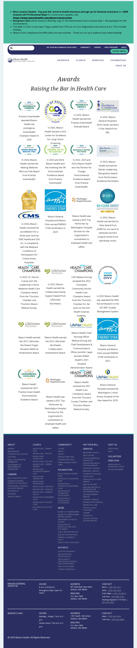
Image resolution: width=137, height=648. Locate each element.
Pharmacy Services (91, 499)
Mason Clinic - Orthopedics (39, 482)
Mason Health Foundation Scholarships (64, 493)
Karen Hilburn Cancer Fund (67, 463)
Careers (97, 47)
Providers (12, 494)
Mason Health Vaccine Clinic (42, 503)
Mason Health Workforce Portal (116, 465)
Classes (61, 448)
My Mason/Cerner (115, 469)
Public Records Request (68, 532)
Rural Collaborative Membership (17, 461)
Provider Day (13, 491)
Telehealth (87, 515)
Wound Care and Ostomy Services (90, 519)
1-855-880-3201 (117, 596)
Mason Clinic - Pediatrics (43, 486)
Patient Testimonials (66, 569)
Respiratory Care (90, 505)
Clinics (81, 60)
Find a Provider (111, 47)
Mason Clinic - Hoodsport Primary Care (41, 471)
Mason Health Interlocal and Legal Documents (67, 526)
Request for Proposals (68, 535)
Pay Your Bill (90, 444)
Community (85, 47)
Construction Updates (17, 454)
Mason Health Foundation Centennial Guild (68, 486)
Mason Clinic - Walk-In (42, 453)
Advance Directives (66, 457)
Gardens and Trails (66, 460)
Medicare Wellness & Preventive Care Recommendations (91, 489)
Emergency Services (91, 471)
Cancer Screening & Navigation (91, 459)
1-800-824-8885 (117, 619)
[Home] (21, 60)
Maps (110, 451)
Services (98, 60)
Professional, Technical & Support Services (18, 487)
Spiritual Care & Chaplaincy (89, 509)
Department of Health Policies (67, 520)
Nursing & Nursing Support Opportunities (17, 482)
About (124, 47)
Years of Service (14, 496)
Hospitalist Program (92, 474)
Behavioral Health (91, 452)
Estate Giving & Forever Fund (68, 475)
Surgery (86, 513)
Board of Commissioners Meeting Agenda (68, 515)
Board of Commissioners (68, 512)
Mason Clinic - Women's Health (43, 493)
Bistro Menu (113, 448)
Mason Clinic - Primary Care (42, 449)
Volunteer (114, 456)
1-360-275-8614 (119, 593)
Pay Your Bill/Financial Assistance (62, 47)
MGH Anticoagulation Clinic (42, 508)
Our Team (12, 457)
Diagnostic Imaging (91, 468)
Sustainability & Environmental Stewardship (14, 467)
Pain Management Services (90, 495)
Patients (63, 60)
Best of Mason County (17, 478)
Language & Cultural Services (92, 480)
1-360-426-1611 (114, 587)
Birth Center (88, 455)
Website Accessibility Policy (66, 538)
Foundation (118, 60)
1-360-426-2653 (114, 590)
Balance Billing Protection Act (64, 555)
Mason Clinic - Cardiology (39, 457)
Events (60, 451)
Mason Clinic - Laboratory (39, 477)
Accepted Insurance (66, 551)
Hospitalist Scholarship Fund (68, 480)
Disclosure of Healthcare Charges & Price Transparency (67, 561)
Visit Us (121, 66)
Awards (11, 448)
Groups (61, 454)
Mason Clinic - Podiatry (43, 489)
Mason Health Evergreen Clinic (43, 498)
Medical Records (90, 484)
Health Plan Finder (66, 566)
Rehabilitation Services (93, 502)
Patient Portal (119, 51)
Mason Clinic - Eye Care (42, 461)
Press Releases (13, 451)
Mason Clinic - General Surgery (42, 465)
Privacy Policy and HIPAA (68, 542)
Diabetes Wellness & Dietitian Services (91, 464)
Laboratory (88, 476)
